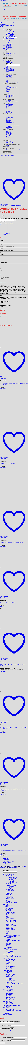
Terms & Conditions (8, 861)
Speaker (8, 137)
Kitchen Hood (9, 49)
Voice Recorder (9, 139)
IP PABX (8, 90)
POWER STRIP (9, 126)
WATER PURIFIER (8, 58)
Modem (7, 107)
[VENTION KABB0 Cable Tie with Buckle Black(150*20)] (6, 164)
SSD (7, 65)
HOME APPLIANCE (8, 29)
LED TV (8, 900)
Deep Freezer (9, 43)
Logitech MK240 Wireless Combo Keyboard (11, 542)
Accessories (9, 112)
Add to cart (3, 221)
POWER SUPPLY (10, 62)
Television (8, 45)
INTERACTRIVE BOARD (11, 87)
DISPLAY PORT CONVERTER (12, 125)
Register (2, 1043)
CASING (8, 61)
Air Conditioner (9, 30)
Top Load (11, 40)
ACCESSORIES (7, 113)
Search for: (6, 36)
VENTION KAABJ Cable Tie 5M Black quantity (15, 218)
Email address (6, 1037)
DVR (7, 80)
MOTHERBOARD (10, 69)
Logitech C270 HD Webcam (7, 463)
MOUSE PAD (9, 118)
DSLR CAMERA (9, 77)
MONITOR (8, 85)
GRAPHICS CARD (10, 70)
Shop (5, 155)
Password (5, 1025)
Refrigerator (8, 42)
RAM (7, 67)
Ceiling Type (12, 33)
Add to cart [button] (3, 388)
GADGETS (6, 94)
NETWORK (6, 103)
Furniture (8, 901)
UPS (7, 88)
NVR (7, 79)
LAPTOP (5, 57)
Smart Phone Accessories (12, 101)
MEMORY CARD (9, 117)
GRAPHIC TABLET (10, 95)
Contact (5, 863)
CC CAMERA (9, 75)
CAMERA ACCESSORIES (12, 82)
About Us (5, 858)
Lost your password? (5, 1031)
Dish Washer (9, 47)
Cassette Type (12, 31)
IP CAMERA (8, 76)
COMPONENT (7, 60)
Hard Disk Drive (9, 64)
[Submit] (3, 39)
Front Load (11, 39)
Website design (7, 152)
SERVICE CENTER (8, 148)
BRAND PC (8, 55)
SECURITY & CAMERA (9, 74)
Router (7, 106)
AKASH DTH (9, 73)
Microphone (8, 133)
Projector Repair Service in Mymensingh (15, 149)
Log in (12, 1028)
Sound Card (8, 135)
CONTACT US (7, 151)
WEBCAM (8, 119)
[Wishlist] (0, 347)
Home (1, 155)
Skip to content (4, 0)
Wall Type (11, 35)
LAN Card (8, 111)
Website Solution (10, 142)
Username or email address (10, 1021)
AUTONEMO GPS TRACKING (11, 144)
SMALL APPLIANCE (10, 53)
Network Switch (9, 110)
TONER (7, 128)
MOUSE (8, 116)
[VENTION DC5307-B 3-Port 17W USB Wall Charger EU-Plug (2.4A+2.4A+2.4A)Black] (6, 172)
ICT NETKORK (9, 105)
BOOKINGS (6, 147)
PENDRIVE (8, 120)
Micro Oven (8, 44)
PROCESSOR (9, 68)
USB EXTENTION (10, 122)
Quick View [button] (3, 378)
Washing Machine (10, 38)
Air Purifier (8, 37)
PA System (8, 93)
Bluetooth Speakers (10, 136)
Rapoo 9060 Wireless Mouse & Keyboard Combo (13, 850)
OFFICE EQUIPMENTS (9, 83)
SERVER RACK (9, 104)
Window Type (12, 36)
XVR (7, 81)
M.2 (7, 66)
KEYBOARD (8, 115)
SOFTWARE (6, 140)
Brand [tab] (4, 234)
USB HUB (8, 121)
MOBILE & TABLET (8, 99)
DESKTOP (6, 904)
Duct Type (11, 34)
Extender (8, 109)
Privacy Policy (7, 862)
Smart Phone (9, 100)
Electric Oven (9, 48)
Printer (7, 86)
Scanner (8, 89)
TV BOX (8, 97)
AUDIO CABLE (9, 127)
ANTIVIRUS (8, 141)
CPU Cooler (8, 71)
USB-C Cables (9, 124)
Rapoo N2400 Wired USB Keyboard (9, 603)
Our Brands (6, 859)
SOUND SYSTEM (8, 129)
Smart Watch (9, 96)
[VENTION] (3, 230)
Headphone (8, 132)
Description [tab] (6, 233)
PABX (7, 91)
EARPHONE (8, 131)
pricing (7, 145)
